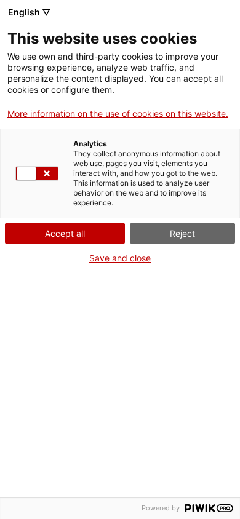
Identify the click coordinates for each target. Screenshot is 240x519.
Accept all (65, 233)
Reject (182, 233)
